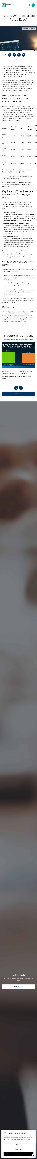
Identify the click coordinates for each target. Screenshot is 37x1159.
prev (16, 388)
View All (18, 394)
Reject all (18, 1144)
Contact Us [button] (18, 986)
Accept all (18, 1154)
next (21, 388)
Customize (18, 1149)
